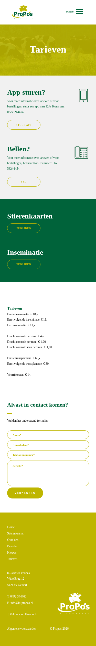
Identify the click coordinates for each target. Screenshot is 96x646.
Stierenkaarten (15, 533)
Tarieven (12, 559)
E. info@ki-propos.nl (20, 603)
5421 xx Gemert (17, 585)
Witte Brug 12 (15, 578)
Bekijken (23, 228)
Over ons (12, 540)
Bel (24, 181)
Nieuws (12, 552)
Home (11, 527)
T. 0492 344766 (16, 596)
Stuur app (23, 125)
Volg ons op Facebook (23, 614)
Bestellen (12, 546)
